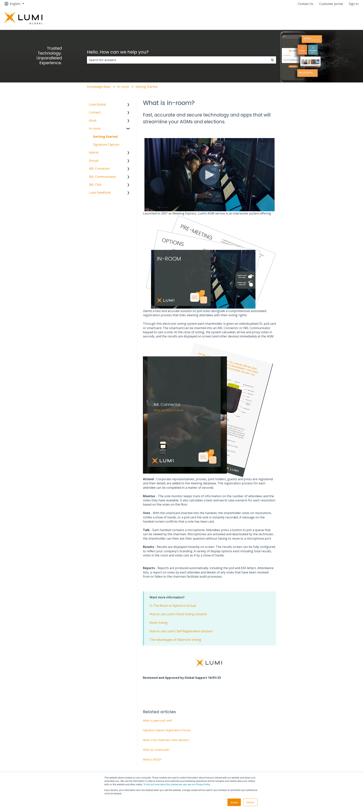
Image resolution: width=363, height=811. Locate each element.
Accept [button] (234, 802)
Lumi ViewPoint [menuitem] (100, 192)
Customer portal (331, 4)
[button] (128, 105)
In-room (123, 87)
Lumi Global (346, 19)
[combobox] (178, 60)
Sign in (353, 4)
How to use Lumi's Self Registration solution (181, 631)
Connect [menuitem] (95, 112)
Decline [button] (250, 802)
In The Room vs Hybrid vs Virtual (173, 606)
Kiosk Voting (159, 623)
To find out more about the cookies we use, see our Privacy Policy (176, 784)
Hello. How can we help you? (118, 52)
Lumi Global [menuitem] (97, 104)
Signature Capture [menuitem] (106, 144)
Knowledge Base (98, 87)
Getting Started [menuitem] (105, 136)
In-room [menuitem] (95, 128)
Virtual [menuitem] (93, 160)
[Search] (272, 60)
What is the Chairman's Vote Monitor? (166, 740)
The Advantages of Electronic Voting (175, 640)
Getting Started (146, 87)
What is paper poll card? (157, 720)
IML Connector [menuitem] (99, 168)
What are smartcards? (156, 749)
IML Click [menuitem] (95, 185)
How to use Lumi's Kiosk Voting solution (178, 614)
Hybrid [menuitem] (93, 152)
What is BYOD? (152, 759)
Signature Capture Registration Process (167, 730)
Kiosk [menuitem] (93, 120)
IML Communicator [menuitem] (102, 177)
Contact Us (305, 4)
